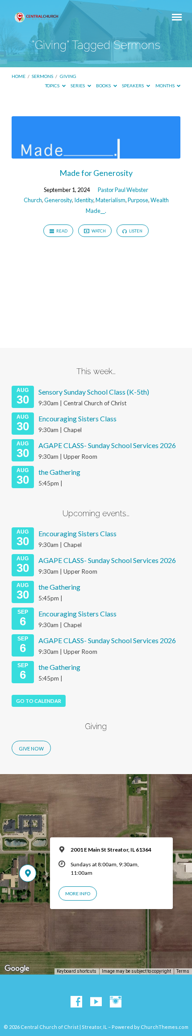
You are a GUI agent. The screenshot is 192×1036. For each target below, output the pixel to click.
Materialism (110, 200)
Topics (52, 85)
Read (61, 230)
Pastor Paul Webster (123, 189)
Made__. (96, 210)
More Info (77, 893)
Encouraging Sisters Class (77, 418)
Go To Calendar (38, 701)
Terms (182, 971)
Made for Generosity (96, 173)
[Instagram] (115, 1002)
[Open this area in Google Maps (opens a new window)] (17, 969)
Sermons (42, 76)
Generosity (58, 200)
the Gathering (59, 472)
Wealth (159, 200)
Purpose (138, 200)
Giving (68, 76)
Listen (135, 230)
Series (78, 85)
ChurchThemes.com (164, 1027)
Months (165, 85)
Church (33, 200)
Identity (83, 200)
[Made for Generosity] (96, 153)
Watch (98, 230)
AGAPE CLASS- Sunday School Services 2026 (107, 445)
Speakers (133, 85)
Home (18, 76)
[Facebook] (76, 1002)
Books (104, 85)
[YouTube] (96, 1002)
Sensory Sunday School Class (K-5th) (93, 391)
